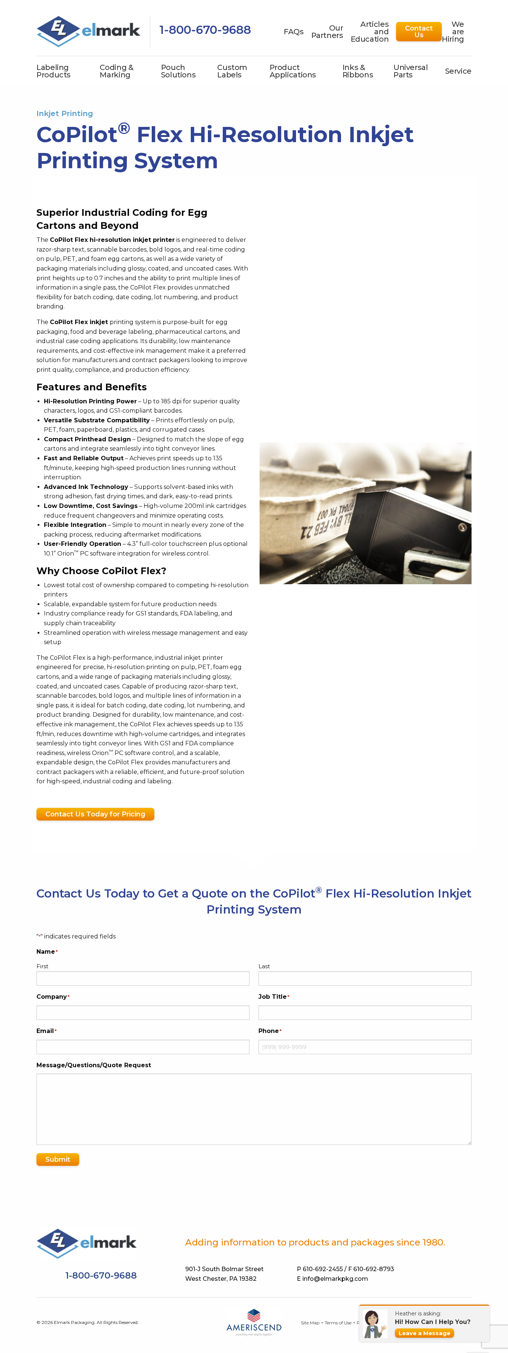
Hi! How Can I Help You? (432, 1321)
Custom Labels (232, 71)
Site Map (310, 1323)
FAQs (294, 31)
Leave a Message (424, 1333)
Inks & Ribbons (358, 71)
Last (264, 966)
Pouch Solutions (178, 71)
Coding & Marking (116, 71)
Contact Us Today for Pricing (95, 814)
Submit (57, 1159)
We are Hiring (453, 32)
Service (458, 71)
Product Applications (293, 71)
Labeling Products (53, 71)
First (42, 966)
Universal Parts (410, 71)
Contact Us (419, 31)
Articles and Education (370, 32)
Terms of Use (338, 1323)
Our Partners (327, 31)
